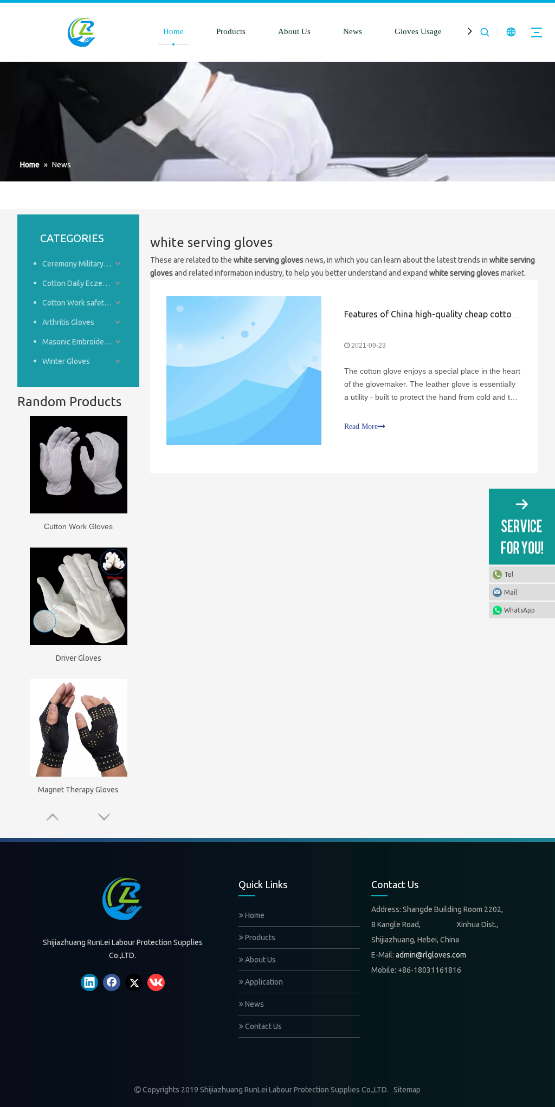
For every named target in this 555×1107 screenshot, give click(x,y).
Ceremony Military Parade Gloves (82, 263)
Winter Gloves (66, 361)
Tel (508, 574)
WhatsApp (519, 610)
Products (231, 31)
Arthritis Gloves (68, 322)
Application (263, 982)
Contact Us (262, 1026)
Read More (361, 426)
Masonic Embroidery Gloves (82, 341)
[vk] (156, 982)
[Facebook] (111, 982)
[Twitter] (134, 982)
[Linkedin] (89, 982)
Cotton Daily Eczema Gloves (82, 283)
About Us (294, 31)
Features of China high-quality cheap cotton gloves (444, 314)
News (352, 31)
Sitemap (407, 1089)
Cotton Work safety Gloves (82, 302)
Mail (510, 592)
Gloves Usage (418, 31)
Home (173, 31)
